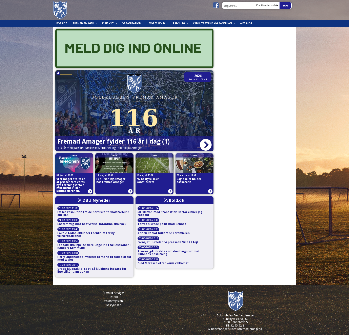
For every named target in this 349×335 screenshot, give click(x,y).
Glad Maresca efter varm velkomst (163, 263)
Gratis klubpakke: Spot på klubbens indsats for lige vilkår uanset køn (91, 270)
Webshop (246, 23)
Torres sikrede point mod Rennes (162, 224)
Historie (113, 297)
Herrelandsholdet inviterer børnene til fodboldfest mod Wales (94, 258)
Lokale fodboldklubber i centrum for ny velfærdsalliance (86, 234)
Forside (61, 23)
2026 (198, 76)
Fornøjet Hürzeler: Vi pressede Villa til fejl (168, 242)
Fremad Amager (113, 293)
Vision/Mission (113, 301)
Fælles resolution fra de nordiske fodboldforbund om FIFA (93, 213)
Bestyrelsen (113, 305)
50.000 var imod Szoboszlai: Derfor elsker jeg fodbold (170, 213)
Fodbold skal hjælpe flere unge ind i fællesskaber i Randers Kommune (93, 246)
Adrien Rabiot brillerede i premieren (164, 233)
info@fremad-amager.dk (247, 329)
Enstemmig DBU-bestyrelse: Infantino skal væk (91, 224)
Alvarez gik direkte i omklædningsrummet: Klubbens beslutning (169, 252)
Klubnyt (108, 23)
